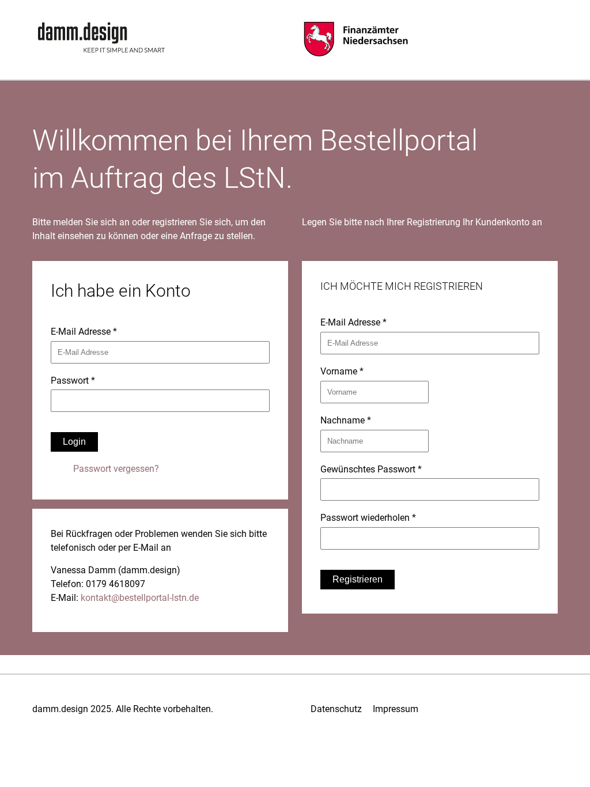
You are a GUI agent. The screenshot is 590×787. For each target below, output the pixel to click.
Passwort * (73, 380)
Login (74, 442)
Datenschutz (336, 708)
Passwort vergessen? (116, 468)
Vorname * (342, 371)
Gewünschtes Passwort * (371, 469)
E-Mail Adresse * (84, 331)
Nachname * (345, 420)
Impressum (395, 708)
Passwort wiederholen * (368, 517)
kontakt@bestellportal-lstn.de (140, 597)
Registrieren (357, 579)
